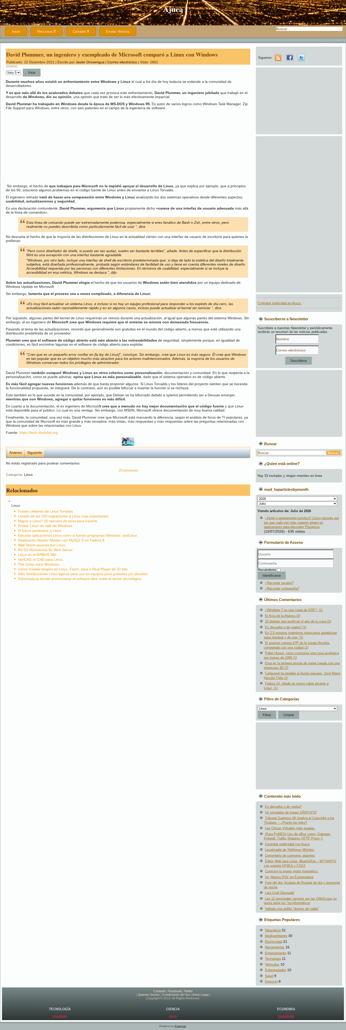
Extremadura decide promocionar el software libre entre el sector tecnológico (79, 579)
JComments (128, 470)
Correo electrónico (122, 62)
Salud (269, 976)
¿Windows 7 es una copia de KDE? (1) (294, 610)
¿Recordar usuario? (279, 583)
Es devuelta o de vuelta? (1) (285, 627)
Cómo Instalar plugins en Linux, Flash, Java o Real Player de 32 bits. (73, 569)
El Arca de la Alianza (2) (282, 616)
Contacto (159, 991)
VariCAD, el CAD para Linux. (41, 559)
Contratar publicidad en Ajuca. (279, 303)
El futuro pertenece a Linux (39, 531)
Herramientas (274, 947)
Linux (28, 475)
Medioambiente (276, 936)
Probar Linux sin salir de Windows (45, 526)
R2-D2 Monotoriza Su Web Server (45, 550)
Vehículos (272, 964)
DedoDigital (286, 1016)
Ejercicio (271, 981)
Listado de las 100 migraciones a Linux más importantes (63, 516)
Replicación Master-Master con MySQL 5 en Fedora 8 (61, 540)
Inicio (16, 31)
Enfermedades (275, 970)
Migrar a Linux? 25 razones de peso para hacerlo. (58, 521)
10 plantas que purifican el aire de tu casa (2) (298, 621)
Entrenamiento (275, 953)
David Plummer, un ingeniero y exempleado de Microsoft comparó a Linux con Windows (112, 54)
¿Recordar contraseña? (282, 588)
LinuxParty (59, 1016)
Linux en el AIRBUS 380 (37, 555)
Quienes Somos (149, 995)
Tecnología (273, 959)
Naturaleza (273, 930)
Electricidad (273, 942)
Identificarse (272, 575)
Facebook (175, 991)
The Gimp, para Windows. (39, 564)
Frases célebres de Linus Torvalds (45, 511)
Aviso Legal (200, 995)
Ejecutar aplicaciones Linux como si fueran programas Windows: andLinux (77, 535)
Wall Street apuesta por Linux (41, 545)
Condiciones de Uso (176, 995)
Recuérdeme (267, 570)
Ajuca (173, 9)
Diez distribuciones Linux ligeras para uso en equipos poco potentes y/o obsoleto (83, 574)
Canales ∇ (81, 31)
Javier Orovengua (90, 62)
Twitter (188, 991)
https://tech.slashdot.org (38, 432)
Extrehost (180, 1026)
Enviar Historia (117, 31)
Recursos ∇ (46, 31)
